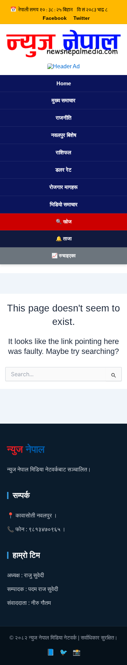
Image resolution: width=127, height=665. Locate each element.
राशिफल (63, 152)
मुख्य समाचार (63, 100)
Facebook (55, 18)
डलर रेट (63, 170)
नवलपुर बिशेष (63, 135)
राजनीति (63, 118)
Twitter (81, 18)
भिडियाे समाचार (64, 204)
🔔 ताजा (64, 238)
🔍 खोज (64, 221)
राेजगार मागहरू (63, 187)
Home (63, 83)
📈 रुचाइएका (63, 255)
